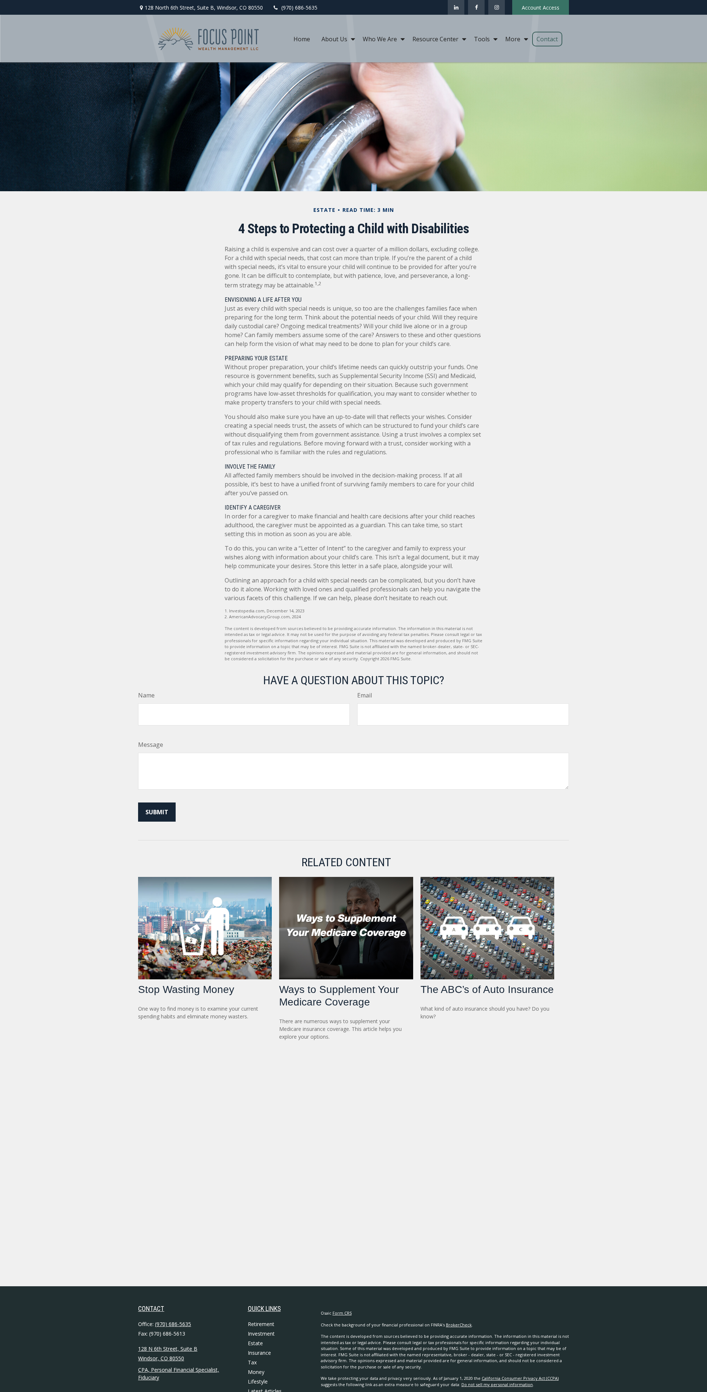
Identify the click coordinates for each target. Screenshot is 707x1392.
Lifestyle (258, 1381)
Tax (252, 1362)
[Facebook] (476, 7)
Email (364, 695)
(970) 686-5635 (299, 7)
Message (150, 745)
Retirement (261, 1324)
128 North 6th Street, (204, 7)
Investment (261, 1333)
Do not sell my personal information (497, 1384)
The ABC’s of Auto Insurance (487, 989)
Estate (255, 1343)
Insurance (259, 1352)
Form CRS (342, 1313)
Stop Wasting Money (186, 989)
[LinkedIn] (456, 7)
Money (256, 1371)
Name (146, 695)
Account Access (540, 7)
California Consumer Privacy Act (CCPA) (520, 1378)
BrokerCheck (459, 1325)
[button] (302, 38)
